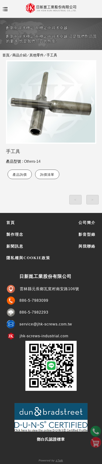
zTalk (59, 460)
